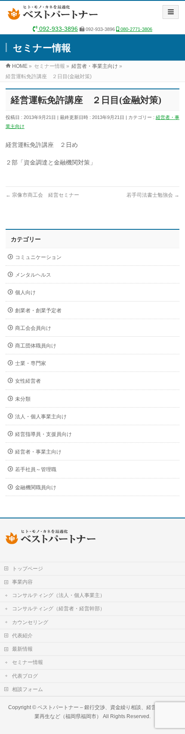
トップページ (27, 569)
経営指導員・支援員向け (43, 434)
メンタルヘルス (33, 275)
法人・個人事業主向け (41, 417)
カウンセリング (30, 622)
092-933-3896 (57, 28)
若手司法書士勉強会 (152, 195)
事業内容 (22, 582)
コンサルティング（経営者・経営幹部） (58, 609)
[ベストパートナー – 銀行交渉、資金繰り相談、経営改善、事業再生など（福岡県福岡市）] (54, 15)
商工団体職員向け (35, 346)
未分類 (23, 399)
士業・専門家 (30, 363)
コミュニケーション (38, 257)
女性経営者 (28, 381)
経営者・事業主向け (38, 452)
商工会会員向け (33, 328)
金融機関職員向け (35, 487)
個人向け (25, 292)
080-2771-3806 (135, 29)
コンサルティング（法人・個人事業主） (58, 595)
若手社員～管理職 (35, 469)
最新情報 (22, 649)
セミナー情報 (27, 662)
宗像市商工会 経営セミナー (42, 195)
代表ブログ (25, 676)
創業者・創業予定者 (38, 311)
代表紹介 (22, 636)
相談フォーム (27, 689)
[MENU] (171, 12)
